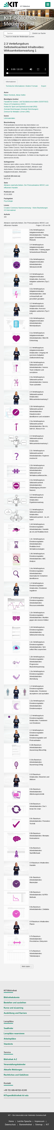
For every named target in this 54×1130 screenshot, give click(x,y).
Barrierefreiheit (25, 1124)
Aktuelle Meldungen (13, 1070)
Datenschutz (10, 1124)
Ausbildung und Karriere (15, 1013)
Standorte (8, 1044)
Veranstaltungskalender (15, 1064)
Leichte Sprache (24, 1121)
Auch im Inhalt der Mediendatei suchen (20, 36)
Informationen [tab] (11, 82)
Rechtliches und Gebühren (16, 1075)
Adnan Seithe (21, 95)
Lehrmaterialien (9, 118)
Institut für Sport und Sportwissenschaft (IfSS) (20, 106)
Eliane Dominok (9, 95)
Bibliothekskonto (12, 997)
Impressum (39, 1121)
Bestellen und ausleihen (15, 1003)
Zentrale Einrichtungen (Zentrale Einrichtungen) (21, 109)
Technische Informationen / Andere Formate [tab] (22, 86)
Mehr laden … (27, 966)
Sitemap (38, 1124)
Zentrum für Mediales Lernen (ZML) (17, 112)
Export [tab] (43, 86)
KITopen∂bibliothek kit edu (16, 1095)
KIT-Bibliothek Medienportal (20, 21)
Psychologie (8, 201)
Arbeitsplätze (10, 1039)
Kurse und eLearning (13, 1008)
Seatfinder (8, 1028)
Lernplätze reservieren (14, 1034)
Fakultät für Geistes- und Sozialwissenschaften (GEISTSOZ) (26, 102)
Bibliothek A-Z (10, 1059)
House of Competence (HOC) (15, 104)
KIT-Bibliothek (25, 6)
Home (11, 1121)
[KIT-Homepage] (11, 4)
